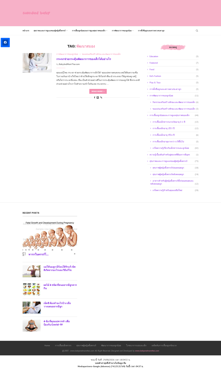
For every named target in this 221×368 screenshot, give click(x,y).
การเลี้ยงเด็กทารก (63, 345)
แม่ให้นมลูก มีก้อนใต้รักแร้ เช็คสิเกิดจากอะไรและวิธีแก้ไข (60, 268)
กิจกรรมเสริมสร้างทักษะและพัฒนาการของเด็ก (175, 102)
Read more (97, 91)
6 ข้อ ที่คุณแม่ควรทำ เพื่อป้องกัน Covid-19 (57, 323)
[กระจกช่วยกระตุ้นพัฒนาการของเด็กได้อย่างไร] (37, 63)
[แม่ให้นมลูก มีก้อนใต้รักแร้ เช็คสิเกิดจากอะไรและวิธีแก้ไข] (32, 271)
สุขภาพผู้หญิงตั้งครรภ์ (86, 345)
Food (174, 69)
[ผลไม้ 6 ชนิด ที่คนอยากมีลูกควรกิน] (32, 289)
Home (47, 345)
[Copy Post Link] (101, 97)
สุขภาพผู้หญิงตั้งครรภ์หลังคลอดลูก (175, 174)
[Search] (196, 30)
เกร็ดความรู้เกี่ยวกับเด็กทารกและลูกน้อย (175, 148)
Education (174, 56)
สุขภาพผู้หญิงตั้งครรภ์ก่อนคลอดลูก (175, 167)
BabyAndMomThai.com (69, 64)
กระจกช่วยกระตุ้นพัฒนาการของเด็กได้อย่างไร (83, 59)
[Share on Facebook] (94, 97)
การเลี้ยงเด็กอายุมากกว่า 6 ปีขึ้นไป (175, 141)
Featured (174, 62)
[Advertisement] (143, 13)
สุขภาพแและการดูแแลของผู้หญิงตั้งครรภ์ (50, 31)
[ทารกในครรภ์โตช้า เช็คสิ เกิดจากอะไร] (50, 239)
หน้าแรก (26, 31)
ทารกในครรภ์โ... (39, 254)
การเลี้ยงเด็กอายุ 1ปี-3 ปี (175, 128)
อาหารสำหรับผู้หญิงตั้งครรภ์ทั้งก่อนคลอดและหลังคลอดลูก (174, 182)
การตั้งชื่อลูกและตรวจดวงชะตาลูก (151, 31)
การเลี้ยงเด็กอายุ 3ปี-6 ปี (175, 135)
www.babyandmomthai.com (147, 350)
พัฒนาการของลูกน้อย (111, 345)
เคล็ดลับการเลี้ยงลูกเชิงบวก (164, 345)
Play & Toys (174, 82)
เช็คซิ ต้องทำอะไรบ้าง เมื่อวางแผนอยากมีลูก (57, 305)
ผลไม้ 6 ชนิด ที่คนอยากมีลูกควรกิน (60, 287)
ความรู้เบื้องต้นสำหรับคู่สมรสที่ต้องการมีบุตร (174, 154)
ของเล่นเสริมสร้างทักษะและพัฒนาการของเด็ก (175, 108)
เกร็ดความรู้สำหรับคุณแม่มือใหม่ (175, 190)
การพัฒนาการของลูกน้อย (122, 31)
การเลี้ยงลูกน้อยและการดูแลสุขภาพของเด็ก (88, 31)
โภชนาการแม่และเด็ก (136, 345)
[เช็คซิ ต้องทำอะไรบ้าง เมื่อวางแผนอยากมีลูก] (32, 308)
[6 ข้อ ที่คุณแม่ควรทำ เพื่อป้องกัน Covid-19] (32, 326)
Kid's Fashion (174, 76)
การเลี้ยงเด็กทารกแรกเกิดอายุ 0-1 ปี (175, 122)
